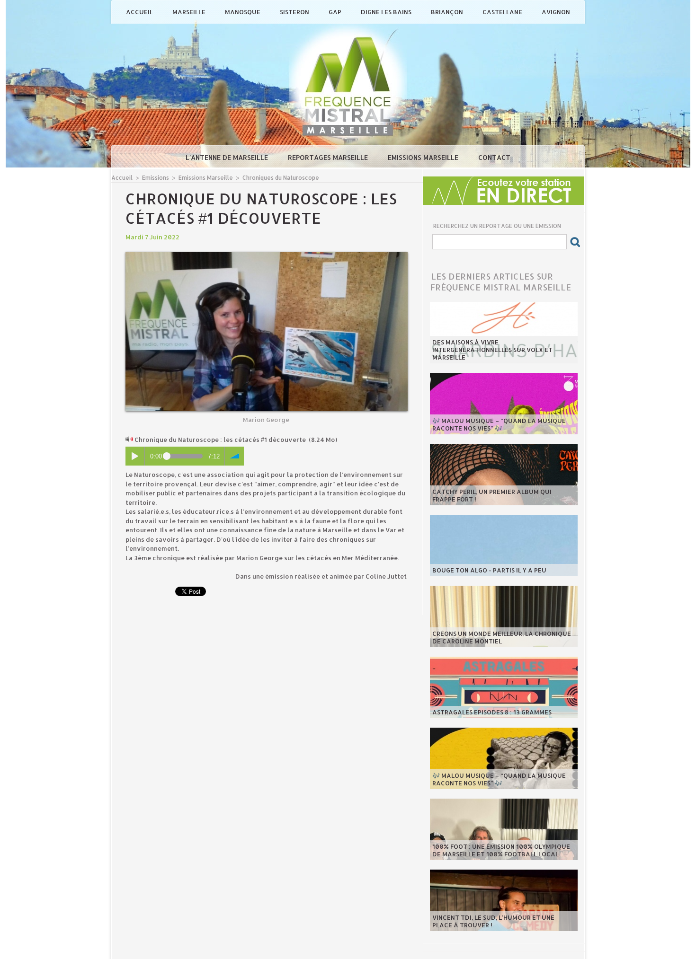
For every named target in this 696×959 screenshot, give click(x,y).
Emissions (155, 177)
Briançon (447, 12)
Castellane (503, 12)
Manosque (243, 12)
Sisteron (295, 12)
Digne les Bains (387, 12)
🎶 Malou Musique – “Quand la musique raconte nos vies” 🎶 (499, 424)
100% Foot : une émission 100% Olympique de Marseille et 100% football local (501, 850)
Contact (494, 157)
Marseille (189, 12)
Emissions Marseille (424, 157)
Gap (336, 12)
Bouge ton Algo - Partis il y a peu (489, 570)
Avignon (556, 12)
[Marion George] (266, 255)
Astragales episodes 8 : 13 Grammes (492, 712)
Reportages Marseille (329, 157)
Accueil (140, 12)
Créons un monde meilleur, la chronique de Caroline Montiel (501, 637)
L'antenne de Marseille (228, 157)
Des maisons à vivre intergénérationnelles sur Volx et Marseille (492, 349)
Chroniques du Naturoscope (280, 177)
